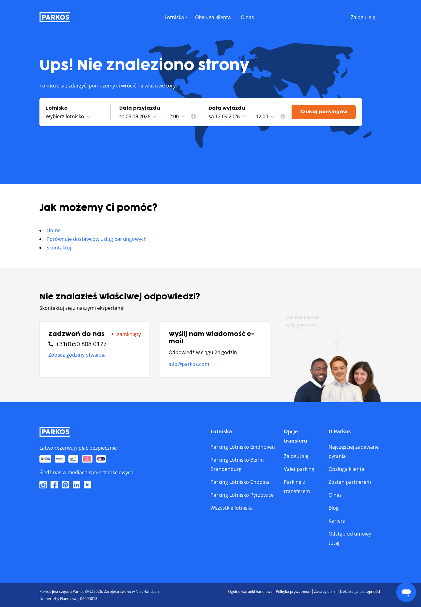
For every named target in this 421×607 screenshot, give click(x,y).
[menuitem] (193, 116)
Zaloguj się (296, 456)
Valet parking (299, 469)
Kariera (337, 520)
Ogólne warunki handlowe (250, 591)
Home (54, 230)
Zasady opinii (325, 591)
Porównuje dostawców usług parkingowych (97, 239)
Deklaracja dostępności (360, 591)
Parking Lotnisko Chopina (240, 482)
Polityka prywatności (293, 591)
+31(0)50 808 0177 (81, 344)
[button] (176, 23)
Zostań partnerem (350, 482)
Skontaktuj (59, 247)
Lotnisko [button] (56, 108)
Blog (334, 507)
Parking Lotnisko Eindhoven (243, 446)
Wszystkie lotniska (232, 507)
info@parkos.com (189, 364)
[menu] (176, 16)
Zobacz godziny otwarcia (77, 354)
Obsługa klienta (346, 469)
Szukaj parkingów (323, 112)
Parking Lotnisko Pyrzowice (242, 495)
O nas (335, 495)
